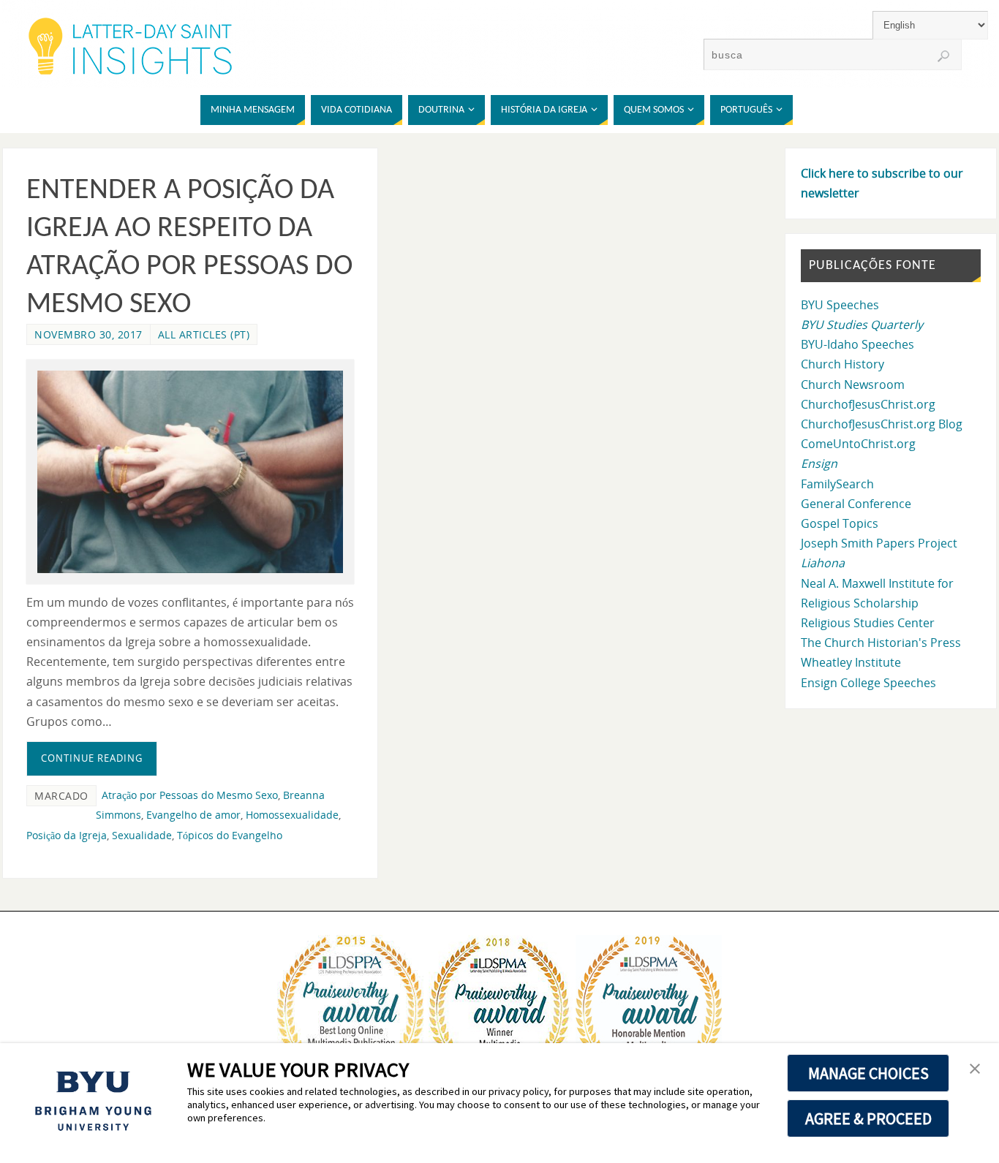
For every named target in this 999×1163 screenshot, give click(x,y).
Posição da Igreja (66, 835)
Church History (842, 364)
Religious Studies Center (868, 623)
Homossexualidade (292, 815)
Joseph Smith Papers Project (879, 543)
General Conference (856, 504)
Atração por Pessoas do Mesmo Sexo (190, 795)
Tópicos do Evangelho (229, 835)
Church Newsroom (853, 384)
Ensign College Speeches (868, 683)
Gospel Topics (839, 523)
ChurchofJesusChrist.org (868, 404)
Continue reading (92, 758)
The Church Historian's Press (881, 642)
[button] (974, 1069)
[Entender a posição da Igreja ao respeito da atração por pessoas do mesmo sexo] (190, 472)
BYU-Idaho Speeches (857, 344)
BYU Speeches (840, 305)
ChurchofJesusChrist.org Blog (881, 424)
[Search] (943, 56)
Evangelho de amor (193, 815)
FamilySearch (837, 484)
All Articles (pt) (204, 334)
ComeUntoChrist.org (858, 444)
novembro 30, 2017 (88, 334)
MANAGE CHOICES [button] (868, 1073)
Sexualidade (142, 835)
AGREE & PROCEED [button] (868, 1118)
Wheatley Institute (851, 662)
